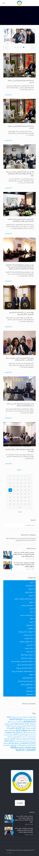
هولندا (31, 674)
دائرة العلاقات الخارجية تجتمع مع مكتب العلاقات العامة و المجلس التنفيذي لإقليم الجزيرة (21, 220)
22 (17, 486)
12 (10, 479)
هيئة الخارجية (6, 745)
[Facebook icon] (11, 853)
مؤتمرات (30, 628)
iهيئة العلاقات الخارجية (29, 717)
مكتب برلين (30, 645)
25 (29, 490)
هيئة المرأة (30, 694)
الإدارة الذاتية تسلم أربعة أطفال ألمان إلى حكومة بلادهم (21, 81)
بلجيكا (31, 608)
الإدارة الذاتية (29, 585)
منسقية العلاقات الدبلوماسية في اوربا (22, 671)
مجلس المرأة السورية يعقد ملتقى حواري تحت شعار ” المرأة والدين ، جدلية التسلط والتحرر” (20, 359)
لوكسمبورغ (29, 625)
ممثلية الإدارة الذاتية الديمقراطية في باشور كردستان (20, 742)
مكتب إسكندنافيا (28, 635)
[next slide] (33, 47)
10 (17, 479)
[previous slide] (6, 47)
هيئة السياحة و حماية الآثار (25, 681)
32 (25, 493)
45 (21, 500)
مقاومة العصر (23, 739)
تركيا (8, 725)
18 (10, 483)
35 (14, 493)
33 (21, 493)
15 (21, 483)
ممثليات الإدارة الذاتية (27, 655)
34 (17, 493)
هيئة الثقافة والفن (27, 678)
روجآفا (9, 727)
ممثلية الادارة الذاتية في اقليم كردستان (22, 661)
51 (21, 504)
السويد (31, 595)
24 (10, 486)
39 (21, 497)
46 (17, 500)
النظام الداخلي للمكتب (27, 605)
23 (14, 486)
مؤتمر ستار (9, 735)
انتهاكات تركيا (32, 726)
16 (17, 483)
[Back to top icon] (5, 849)
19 (29, 486)
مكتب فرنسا (29, 651)
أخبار (31, 582)
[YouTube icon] (7, 853)
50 (25, 504)
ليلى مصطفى (16, 734)
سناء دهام (31, 730)
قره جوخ (32, 735)
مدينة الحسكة (24, 737)
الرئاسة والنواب (29, 592)
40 (17, 497)
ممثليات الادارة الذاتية (27, 658)
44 (25, 500)
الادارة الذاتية (21, 722)
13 (29, 483)
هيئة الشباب (29, 688)
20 (25, 486)
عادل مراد (33, 732)
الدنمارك (30, 589)
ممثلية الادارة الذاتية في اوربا (25, 664)
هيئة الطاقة (29, 691)
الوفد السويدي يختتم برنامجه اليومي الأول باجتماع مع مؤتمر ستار (20, 450)
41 (14, 497)
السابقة (19, 470)
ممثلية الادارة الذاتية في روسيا (24, 668)
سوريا (14, 730)
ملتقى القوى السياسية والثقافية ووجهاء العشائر (25, 741)
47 (14, 500)
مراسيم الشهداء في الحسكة (14, 737)
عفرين (18, 732)
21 (21, 486)
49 (29, 504)
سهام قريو (21, 730)
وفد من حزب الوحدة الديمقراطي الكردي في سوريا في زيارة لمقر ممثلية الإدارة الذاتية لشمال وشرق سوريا (20, 173)
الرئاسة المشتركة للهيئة (21, 723)
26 (25, 490)
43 (29, 500)
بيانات (31, 612)
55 (19, 507)
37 (29, 497)
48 (10, 500)
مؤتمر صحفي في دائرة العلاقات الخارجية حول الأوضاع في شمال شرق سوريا (21, 313)
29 (14, 490)
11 (14, 479)
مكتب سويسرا (29, 648)
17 (14, 483)
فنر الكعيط (10, 732)
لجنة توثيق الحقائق (25, 735)
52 (17, 504)
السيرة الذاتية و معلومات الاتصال (23, 599)
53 (14, 504)
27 (21, 490)
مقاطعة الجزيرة (31, 738)
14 (25, 483)
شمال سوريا (8, 730)
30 (10, 490)
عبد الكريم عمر (25, 732)
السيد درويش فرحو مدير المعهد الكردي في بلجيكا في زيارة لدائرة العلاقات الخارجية (20, 404)
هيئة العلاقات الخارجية (23, 748)
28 (17, 490)
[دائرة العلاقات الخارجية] (19, 2)
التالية (20, 512)
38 (25, 497)
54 (10, 504)
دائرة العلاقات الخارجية (26, 615)
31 (29, 493)
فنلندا (31, 618)
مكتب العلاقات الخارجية (26, 641)
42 (10, 497)
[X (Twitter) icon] (9, 853)
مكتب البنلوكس (28, 638)
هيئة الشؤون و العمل (27, 684)
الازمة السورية (14, 722)
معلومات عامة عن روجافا (25, 632)
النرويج (31, 602)
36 (10, 493)
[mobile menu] (3, 3)
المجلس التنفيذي (9, 724)
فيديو (31, 622)
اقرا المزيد (7, 94)
